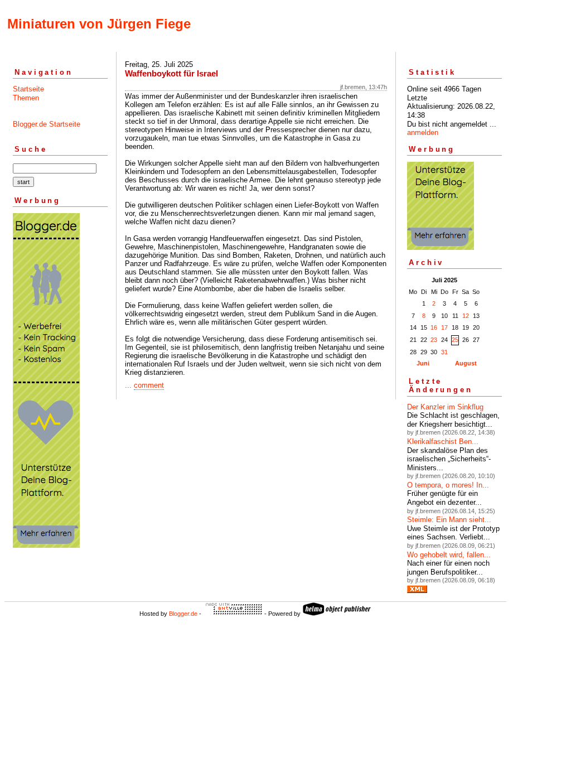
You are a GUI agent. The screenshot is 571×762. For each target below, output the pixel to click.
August (466, 363)
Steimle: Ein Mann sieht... (449, 519)
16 (433, 327)
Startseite (28, 89)
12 (465, 315)
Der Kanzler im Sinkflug (445, 407)
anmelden (422, 132)
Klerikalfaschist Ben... (442, 441)
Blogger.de (183, 613)
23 (433, 339)
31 (444, 352)
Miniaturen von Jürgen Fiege (99, 23)
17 (444, 327)
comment (149, 385)
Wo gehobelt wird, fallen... (449, 555)
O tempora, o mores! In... (448, 485)
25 (455, 339)
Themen (26, 98)
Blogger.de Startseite (46, 124)
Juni (423, 363)
